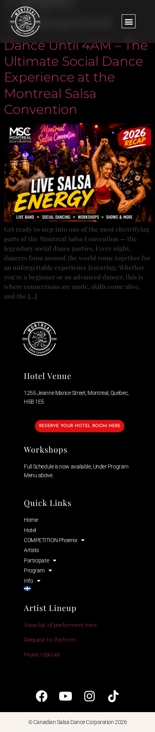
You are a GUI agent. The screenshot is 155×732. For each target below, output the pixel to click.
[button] (129, 21)
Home (31, 520)
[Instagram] (89, 696)
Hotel (30, 530)
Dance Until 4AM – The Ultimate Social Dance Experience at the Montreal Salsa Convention (76, 77)
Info (28, 581)
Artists (31, 550)
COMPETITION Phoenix (50, 540)
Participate (36, 560)
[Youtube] (66, 696)
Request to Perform (50, 639)
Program (34, 570)
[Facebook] (42, 696)
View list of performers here (60, 625)
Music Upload (42, 654)
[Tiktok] (113, 696)
